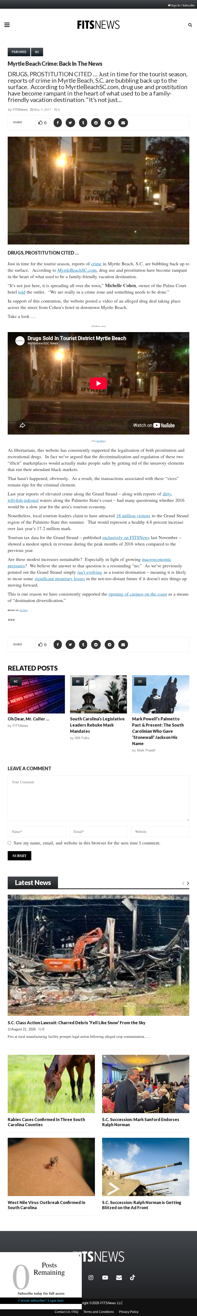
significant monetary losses (60, 578)
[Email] (121, 1277)
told (21, 292)
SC (37, 51)
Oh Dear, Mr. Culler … (28, 718)
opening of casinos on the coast (138, 594)
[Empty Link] (183, 883)
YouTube (100, 440)
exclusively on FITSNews (126, 537)
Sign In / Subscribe (182, 5)
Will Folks (82, 738)
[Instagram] (94, 1277)
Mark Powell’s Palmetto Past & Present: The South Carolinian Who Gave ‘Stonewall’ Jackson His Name (158, 731)
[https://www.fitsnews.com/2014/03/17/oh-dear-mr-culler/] (36, 694)
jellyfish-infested (23, 500)
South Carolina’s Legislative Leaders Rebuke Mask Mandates (97, 725)
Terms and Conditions (98, 1312)
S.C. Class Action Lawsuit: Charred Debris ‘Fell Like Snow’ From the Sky (76, 1022)
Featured (19, 51)
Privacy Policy (129, 1312)
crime (96, 263)
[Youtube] (108, 1277)
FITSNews (20, 109)
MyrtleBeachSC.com (76, 270)
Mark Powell (146, 750)
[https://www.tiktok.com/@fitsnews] (133, 1277)
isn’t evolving (89, 572)
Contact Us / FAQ (66, 1312)
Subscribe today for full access (41, 1293)
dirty (167, 494)
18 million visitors (133, 515)
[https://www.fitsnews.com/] (98, 1256)
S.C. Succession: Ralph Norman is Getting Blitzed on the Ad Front (141, 1205)
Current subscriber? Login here (41, 1300)
